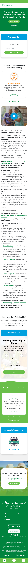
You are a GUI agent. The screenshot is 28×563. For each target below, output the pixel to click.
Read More (14, 411)
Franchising (7, 520)
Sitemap (11, 508)
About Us (7, 517)
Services (7, 514)
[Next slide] (18, 101)
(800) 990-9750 (7, 162)
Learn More (14, 25)
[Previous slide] (10, 101)
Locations (20, 517)
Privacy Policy (16, 508)
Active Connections (8, 285)
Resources (20, 514)
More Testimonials (14, 421)
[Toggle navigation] (26, 5)
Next (14, 372)
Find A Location (23, 1)
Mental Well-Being (8, 273)
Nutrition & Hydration (9, 259)
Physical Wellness (8, 246)
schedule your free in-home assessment (14, 216)
